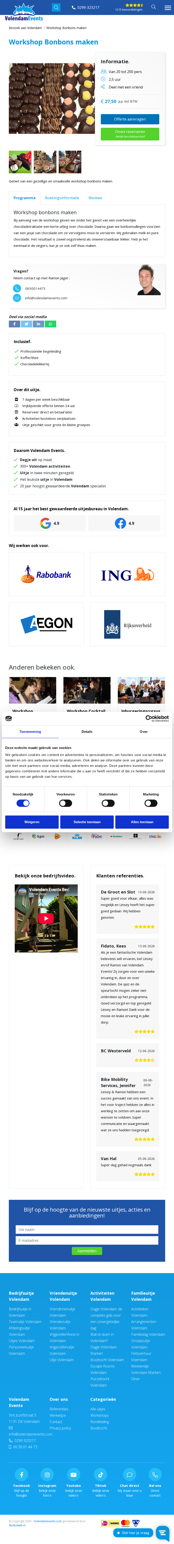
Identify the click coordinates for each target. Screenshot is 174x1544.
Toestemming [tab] (30, 732)
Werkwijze (58, 1415)
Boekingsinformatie (62, 197)
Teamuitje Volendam (25, 1321)
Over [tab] (143, 732)
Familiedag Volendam (148, 1334)
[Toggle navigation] (168, 8)
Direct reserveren (130, 133)
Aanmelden (87, 1250)
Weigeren (31, 822)
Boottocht (98, 1428)
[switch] (65, 803)
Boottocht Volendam (107, 1359)
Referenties (59, 1409)
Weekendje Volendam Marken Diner (146, 1372)
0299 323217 (25, 1440)
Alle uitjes (97, 1409)
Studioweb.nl (17, 1525)
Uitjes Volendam (22, 1340)
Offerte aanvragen (130, 119)
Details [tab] (87, 732)
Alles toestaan (142, 822)
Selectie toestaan (87, 822)
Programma (25, 197)
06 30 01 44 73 (24, 1446)
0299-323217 (88, 7)
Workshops (99, 1415)
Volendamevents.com (48, 1521)
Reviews (95, 197)
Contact (56, 1421)
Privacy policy (60, 1428)
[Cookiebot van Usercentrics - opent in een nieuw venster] (149, 718)
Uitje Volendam (62, 1359)
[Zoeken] (56, 7)
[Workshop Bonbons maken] (67, 98)
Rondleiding (99, 1421)
